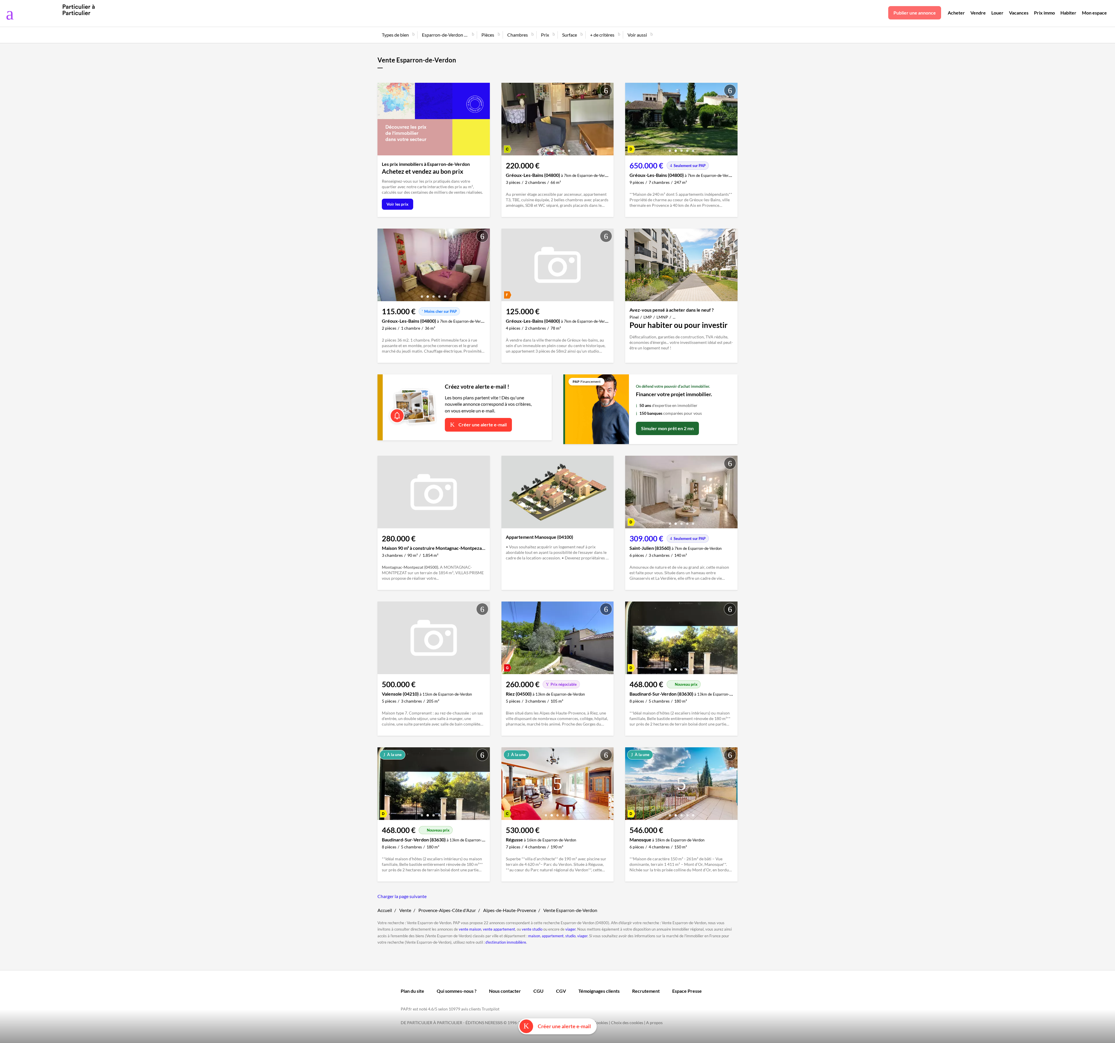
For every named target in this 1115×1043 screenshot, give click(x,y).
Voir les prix (397, 204)
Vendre (978, 12)
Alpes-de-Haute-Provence (509, 910)
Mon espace (1094, 12)
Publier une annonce (914, 12)
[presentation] (507, 120)
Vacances (1018, 12)
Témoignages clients (599, 991)
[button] (546, 148)
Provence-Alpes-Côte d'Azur (447, 910)
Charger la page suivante (402, 896)
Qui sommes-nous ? (456, 991)
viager (570, 929)
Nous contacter (505, 991)
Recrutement (646, 991)
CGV (561, 991)
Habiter (1068, 12)
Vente (405, 910)
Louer (997, 12)
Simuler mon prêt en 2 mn (667, 428)
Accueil (384, 910)
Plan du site (412, 991)
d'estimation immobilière (505, 942)
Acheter (956, 12)
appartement (553, 936)
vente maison (470, 929)
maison (534, 936)
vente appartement (499, 929)
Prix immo (1044, 12)
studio (570, 936)
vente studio (532, 929)
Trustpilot (490, 1008)
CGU (538, 991)
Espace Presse (687, 991)
